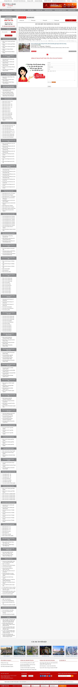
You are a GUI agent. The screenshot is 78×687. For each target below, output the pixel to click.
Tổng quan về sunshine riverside (9, 604)
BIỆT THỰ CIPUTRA (7, 599)
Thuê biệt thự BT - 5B (7, 475)
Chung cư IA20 (30, 0)
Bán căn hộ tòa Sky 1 (7, 286)
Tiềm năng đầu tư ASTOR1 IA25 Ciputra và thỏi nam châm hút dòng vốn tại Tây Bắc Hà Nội (9, 620)
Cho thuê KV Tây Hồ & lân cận (19, 0)
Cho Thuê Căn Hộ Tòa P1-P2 (8, 129)
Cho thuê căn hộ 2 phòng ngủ (8, 316)
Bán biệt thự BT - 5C (7, 529)
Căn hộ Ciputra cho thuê (19, 10)
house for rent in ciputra (40, 681)
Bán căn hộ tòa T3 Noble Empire (9, 496)
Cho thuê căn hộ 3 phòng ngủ (8, 134)
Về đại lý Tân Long (4, 662)
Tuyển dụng (74, 0)
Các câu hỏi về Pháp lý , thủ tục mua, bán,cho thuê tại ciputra (27, 665)
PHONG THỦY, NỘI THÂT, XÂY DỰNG (47, 660)
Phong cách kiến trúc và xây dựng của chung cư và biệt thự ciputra (8, 574)
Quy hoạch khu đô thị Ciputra (7, 664)
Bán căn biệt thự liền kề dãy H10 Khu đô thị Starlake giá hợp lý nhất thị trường (48, 43)
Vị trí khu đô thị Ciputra (7, 566)
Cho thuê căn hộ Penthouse (8, 137)
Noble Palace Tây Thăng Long (43, 12)
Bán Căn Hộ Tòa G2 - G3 (7, 101)
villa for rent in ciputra (48, 681)
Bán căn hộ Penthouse (7, 115)
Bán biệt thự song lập (7, 534)
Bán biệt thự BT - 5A (6, 526)
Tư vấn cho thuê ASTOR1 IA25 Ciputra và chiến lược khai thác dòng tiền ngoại (9, 628)
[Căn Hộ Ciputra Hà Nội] (9, 7)
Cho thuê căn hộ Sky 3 (7, 327)
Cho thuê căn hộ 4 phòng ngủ (8, 135)
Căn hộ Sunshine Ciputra (60, 10)
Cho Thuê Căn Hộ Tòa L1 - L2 (8, 131)
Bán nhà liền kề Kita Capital (8, 535)
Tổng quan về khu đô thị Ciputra (9, 565)
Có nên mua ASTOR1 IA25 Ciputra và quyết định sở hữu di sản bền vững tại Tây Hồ (9, 635)
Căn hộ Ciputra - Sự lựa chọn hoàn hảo (48, 665)
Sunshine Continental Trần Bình (60, 12)
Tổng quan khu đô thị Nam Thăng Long (28, 669)
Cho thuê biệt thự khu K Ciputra (9, 216)
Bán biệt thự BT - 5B (6, 528)
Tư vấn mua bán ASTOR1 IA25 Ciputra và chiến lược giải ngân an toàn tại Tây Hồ (9, 631)
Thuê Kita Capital (48, 10)
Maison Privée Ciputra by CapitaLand (30, 14)
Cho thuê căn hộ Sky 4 (7, 329)
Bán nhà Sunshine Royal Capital (9, 450)
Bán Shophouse (6, 532)
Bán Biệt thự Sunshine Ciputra (9, 12)
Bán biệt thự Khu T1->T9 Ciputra (9, 196)
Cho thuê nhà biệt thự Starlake (8, 614)
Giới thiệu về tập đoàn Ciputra (7, 666)
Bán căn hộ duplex (6, 268)
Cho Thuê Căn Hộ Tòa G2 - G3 (9, 125)
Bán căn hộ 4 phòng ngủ (7, 114)
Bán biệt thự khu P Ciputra (8, 205)
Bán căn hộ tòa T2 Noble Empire (9, 495)
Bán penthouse (5, 270)
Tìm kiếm (71, 20)
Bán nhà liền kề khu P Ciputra (8, 206)
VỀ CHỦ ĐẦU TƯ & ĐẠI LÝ (6, 660)
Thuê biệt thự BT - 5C (7, 477)
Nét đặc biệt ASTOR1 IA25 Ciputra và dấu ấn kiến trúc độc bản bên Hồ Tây (9, 624)
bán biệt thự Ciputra (70, 681)
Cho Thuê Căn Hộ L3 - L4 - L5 (8, 132)
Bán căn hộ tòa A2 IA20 (7, 117)
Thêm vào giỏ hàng (72, 51)
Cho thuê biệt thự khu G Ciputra (9, 223)
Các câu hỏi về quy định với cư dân (27, 662)
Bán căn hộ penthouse (7, 285)
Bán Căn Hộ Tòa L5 (6, 111)
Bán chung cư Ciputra (7, 10)
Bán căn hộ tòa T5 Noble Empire (9, 499)
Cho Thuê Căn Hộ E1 (7, 128)
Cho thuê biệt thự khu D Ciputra (9, 220)
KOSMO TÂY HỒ (47, 0)
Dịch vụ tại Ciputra (6, 563)
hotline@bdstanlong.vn (8, 678)
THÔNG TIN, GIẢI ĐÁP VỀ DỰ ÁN (26, 660)
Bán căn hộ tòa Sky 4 (7, 291)
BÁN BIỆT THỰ (31, 10)
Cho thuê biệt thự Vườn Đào (8, 610)
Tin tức (68, 0)
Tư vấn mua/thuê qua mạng (8, 26)
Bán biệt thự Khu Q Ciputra (8, 194)
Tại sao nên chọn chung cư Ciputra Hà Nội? (48, 667)
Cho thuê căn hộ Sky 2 (7, 326)
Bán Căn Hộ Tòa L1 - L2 (7, 107)
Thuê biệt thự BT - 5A (7, 474)
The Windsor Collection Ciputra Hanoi (10, 14)
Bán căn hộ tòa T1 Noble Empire (9, 493)
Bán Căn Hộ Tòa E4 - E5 (7, 104)
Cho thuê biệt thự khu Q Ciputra (9, 217)
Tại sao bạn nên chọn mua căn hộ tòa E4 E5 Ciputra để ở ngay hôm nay (49, 663)
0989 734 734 (7, 676)
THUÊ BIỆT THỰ (39, 10)
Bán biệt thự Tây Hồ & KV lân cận (59, 0)
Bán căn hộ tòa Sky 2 (7, 288)
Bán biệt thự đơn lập (6, 531)
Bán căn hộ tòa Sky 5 (7, 292)
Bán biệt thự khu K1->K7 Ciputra (9, 193)
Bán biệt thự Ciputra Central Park (9, 208)
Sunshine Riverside (38, 0)
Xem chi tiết (34, 51)
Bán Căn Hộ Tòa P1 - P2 (7, 105)
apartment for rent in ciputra (31, 681)
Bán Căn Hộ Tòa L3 (6, 108)
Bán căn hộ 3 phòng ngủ (7, 112)
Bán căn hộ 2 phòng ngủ (7, 278)
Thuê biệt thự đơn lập (7, 481)
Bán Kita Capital (72, 10)
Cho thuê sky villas (6, 309)
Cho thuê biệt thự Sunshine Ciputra (26, 12)
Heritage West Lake (8, 0)
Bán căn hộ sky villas (7, 271)
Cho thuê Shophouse (7, 478)
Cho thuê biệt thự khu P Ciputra (9, 225)
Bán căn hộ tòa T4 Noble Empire (9, 497)
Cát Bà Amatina (55, 681)
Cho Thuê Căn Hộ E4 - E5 (8, 126)
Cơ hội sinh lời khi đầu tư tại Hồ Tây (27, 667)
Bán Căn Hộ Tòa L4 (6, 110)
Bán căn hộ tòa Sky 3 (7, 289)
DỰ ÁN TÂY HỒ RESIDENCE (8, 600)
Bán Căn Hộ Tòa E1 (6, 102)
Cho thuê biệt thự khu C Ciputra (9, 222)
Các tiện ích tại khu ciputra (8, 593)
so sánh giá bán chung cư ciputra (9, 587)
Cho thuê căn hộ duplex (7, 306)
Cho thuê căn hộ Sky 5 (7, 330)
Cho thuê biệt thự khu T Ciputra (9, 219)
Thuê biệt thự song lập (7, 480)
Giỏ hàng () (9, 35)
